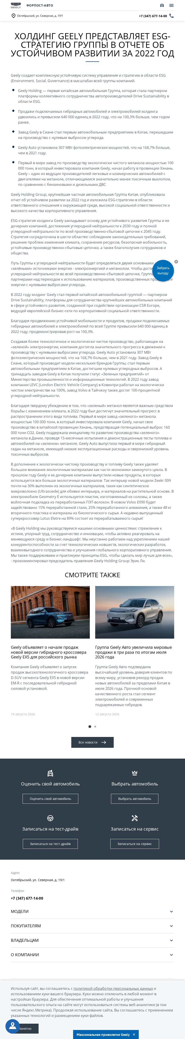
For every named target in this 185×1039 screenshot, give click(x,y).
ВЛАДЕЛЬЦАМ (25, 940)
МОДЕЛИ (20, 911)
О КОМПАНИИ (25, 954)
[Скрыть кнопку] (176, 261)
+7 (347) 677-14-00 (27, 898)
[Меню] (171, 5)
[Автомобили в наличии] (162, 5)
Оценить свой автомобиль (50, 799)
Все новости (88, 742)
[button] (89, 726)
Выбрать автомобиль (134, 799)
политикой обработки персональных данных (113, 988)
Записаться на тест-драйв (50, 844)
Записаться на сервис (135, 844)
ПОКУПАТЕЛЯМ (26, 925)
